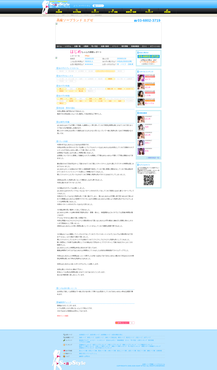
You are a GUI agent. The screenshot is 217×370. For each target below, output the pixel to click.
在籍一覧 (77, 46)
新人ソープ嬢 (83, 350)
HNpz (87, 56)
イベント (115, 46)
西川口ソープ (130, 337)
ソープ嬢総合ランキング (144, 344)
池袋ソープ (82, 337)
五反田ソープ (99, 337)
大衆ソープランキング (114, 344)
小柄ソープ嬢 (112, 350)
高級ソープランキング (129, 344)
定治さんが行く (111, 340)
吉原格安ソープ (84, 334)
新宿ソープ (90, 337)
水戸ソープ (147, 337)
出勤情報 (159, 350)
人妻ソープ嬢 (132, 350)
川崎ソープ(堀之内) (111, 337)
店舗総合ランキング (85, 344)
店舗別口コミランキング (86, 348)
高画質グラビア (84, 340)
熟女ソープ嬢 (141, 350)
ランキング (68, 344)
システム (68, 46)
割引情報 (125, 46)
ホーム (59, 46)
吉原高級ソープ (105, 334)
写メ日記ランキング (134, 346)
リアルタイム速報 (84, 342)
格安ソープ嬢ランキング (86, 346)
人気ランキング (142, 340)
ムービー (92, 340)
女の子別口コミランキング (103, 348)
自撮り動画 (105, 46)
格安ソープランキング (99, 344)
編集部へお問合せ (84, 356)
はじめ (75, 51)
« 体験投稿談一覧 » (153, 158)
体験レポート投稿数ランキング (151, 346)
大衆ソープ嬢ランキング (102, 346)
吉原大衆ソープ (94, 334)
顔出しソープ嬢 (122, 350)
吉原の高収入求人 (117, 334)
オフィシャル (155, 46)
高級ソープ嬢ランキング (119, 346)
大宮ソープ (139, 337)
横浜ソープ (121, 337)
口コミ (144, 46)
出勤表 (86, 46)
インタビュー (101, 340)
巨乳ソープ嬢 (93, 350)
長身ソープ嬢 (102, 350)
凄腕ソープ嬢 (151, 350)
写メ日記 (94, 46)
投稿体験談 (135, 46)
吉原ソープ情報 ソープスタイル (153, 364)
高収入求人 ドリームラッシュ (88, 353)
